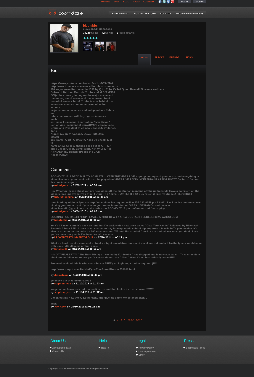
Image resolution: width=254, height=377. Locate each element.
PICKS (189, 57)
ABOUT (144, 57)
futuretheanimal (64, 196)
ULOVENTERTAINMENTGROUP (73, 237)
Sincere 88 (60, 248)
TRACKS (159, 57)
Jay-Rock (60, 306)
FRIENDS (174, 57)
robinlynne (61, 185)
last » (139, 319)
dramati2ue (61, 274)
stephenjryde (62, 283)
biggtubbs (60, 219)
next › (131, 319)
